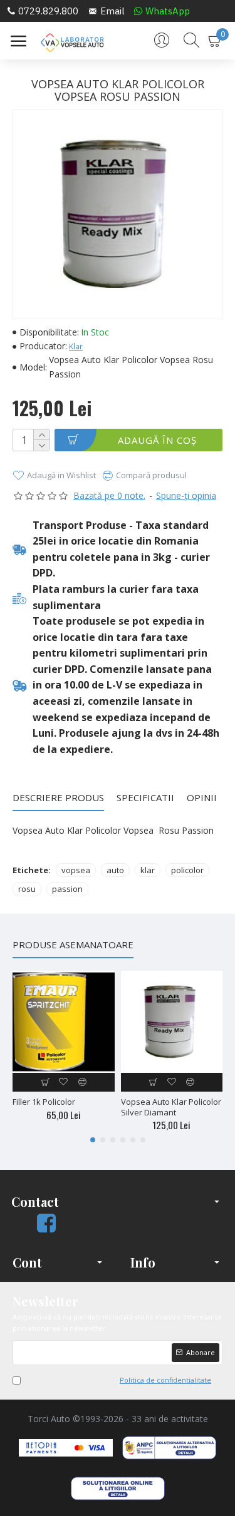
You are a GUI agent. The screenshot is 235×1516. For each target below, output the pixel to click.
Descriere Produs (58, 798)
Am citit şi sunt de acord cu (118, 1380)
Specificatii (145, 798)
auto (115, 870)
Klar (76, 346)
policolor (187, 870)
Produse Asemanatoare (73, 945)
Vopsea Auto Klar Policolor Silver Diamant (171, 1107)
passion (67, 888)
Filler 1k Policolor (44, 1102)
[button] (92, 1139)
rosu (27, 888)
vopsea (75, 870)
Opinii (202, 798)
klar (147, 870)
